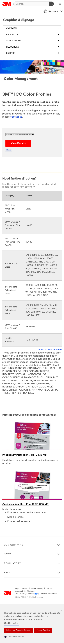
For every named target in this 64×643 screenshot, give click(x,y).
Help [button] (7, 573)
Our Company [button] (13, 545)
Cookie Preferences (48, 594)
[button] (14, 636)
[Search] (51, 4)
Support (11, 53)
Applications (14, 41)
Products (12, 35)
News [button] (7, 554)
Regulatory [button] (12, 563)
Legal (17, 589)
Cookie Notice (11, 623)
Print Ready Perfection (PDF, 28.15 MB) (24, 455)
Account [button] (53, 11)
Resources (12, 47)
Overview (11, 28)
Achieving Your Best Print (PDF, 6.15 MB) (25, 504)
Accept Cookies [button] (43, 630)
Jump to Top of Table (50, 350)
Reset (8, 150)
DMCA (49, 589)
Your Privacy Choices (24, 594)
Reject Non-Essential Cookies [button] (18, 630)
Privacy (25, 589)
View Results (18, 143)
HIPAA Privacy (37, 589)
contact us (16, 117)
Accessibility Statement (25, 591)
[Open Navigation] (60, 4)
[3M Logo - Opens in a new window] (6, 4)
